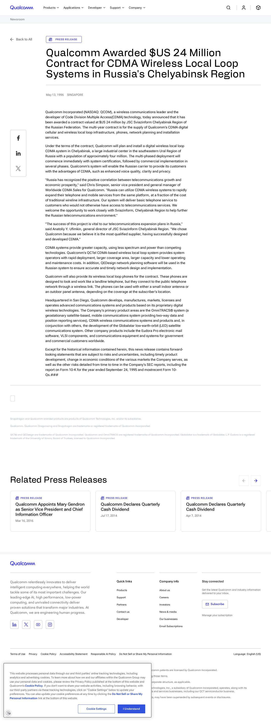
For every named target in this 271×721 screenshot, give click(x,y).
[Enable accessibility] (8, 713)
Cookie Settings (96, 708)
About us (164, 590)
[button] (145, 654)
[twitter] (18, 168)
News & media (168, 611)
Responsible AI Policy (103, 654)
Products (122, 590)
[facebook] (18, 138)
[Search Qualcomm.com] (229, 7)
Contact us (123, 611)
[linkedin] (18, 153)
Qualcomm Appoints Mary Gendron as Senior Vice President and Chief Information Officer (50, 509)
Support (121, 597)
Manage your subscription (217, 615)
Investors (164, 604)
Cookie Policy (48, 654)
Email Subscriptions (171, 626)
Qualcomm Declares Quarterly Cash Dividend (130, 507)
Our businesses (168, 619)
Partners (121, 604)
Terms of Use (17, 654)
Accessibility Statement (73, 654)
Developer (123, 619)
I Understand (131, 708)
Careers (164, 597)
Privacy (33, 654)
